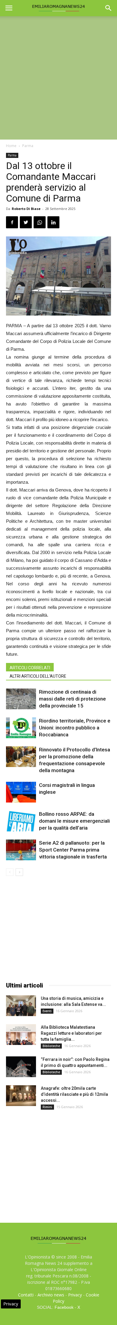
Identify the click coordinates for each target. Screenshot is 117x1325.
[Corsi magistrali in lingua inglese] (21, 792)
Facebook (64, 1307)
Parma (27, 145)
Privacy (75, 1295)
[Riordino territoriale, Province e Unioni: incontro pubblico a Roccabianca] (21, 727)
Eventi (47, 1011)
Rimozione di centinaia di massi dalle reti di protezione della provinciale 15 (72, 699)
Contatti (26, 1295)
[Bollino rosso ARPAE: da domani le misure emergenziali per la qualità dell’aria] (21, 821)
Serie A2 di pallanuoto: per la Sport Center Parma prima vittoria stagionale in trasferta (73, 850)
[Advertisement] (58, 78)
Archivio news (51, 1295)
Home (11, 145)
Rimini (47, 1107)
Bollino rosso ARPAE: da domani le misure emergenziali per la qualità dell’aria (74, 821)
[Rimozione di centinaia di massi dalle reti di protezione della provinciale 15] (21, 699)
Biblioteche (51, 1046)
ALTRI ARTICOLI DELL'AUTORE (38, 676)
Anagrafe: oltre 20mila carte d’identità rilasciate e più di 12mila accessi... (74, 1094)
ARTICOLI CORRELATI (30, 667)
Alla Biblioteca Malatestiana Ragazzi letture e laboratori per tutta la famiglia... (71, 1033)
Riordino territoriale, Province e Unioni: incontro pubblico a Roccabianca (74, 728)
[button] (108, 8)
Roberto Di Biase (26, 208)
